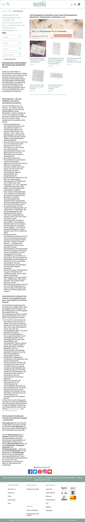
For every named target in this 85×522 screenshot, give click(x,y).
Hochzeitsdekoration (9, 411)
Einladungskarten (14, 409)
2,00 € (51, 66)
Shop (9, 11)
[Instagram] (44, 471)
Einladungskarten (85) (10, 15)
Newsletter (49, 510)
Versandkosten (50, 493)
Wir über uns (12, 489)
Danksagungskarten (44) (11, 18)
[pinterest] (40, 471)
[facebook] (30, 471)
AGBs (9, 496)
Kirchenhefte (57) (8, 28)
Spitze (5, 49)
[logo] (42, 4)
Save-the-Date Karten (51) (12, 23)
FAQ (47, 503)
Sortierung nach (8, 55)
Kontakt (48, 507)
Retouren (48, 496)
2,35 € (69, 64)
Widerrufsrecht (50, 500)
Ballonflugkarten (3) (9, 30)
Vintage (6, 37)
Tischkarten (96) (8, 20)
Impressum (11, 493)
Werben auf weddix (33, 489)
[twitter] (35, 471)
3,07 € (51, 91)
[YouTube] (49, 471)
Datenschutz (12, 500)
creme (6, 43)
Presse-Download (32, 510)
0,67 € (32, 91)
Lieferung (49, 489)
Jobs (9, 503)
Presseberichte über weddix (33, 514)
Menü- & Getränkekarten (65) (13, 25)
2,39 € (32, 64)
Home (4, 11)
